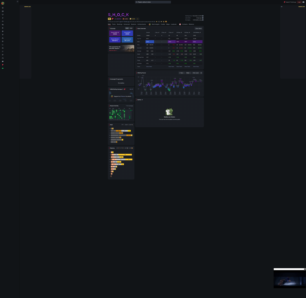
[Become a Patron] (9, 64)
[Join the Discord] (303, 2)
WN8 (131, 28)
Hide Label (196, 73)
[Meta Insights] (9, 44)
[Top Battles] (9, 38)
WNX (127, 28)
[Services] (9, 7)
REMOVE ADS (27, 6)
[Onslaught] (9, 14)
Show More (199, 28)
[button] (304, 269)
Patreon (123, 96)
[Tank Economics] (9, 24)
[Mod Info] (9, 68)
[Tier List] (9, 54)
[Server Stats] (9, 41)
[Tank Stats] (9, 18)
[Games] (9, 58)
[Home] (9, 3)
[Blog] (9, 61)
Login (299, 2)
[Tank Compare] (9, 28)
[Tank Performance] (9, 21)
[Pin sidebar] (17, 1)
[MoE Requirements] (9, 31)
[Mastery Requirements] (9, 34)
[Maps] (9, 48)
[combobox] (181, 73)
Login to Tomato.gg (124, 21)
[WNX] (9, 11)
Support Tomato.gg (291, 2)
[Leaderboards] (9, 51)
